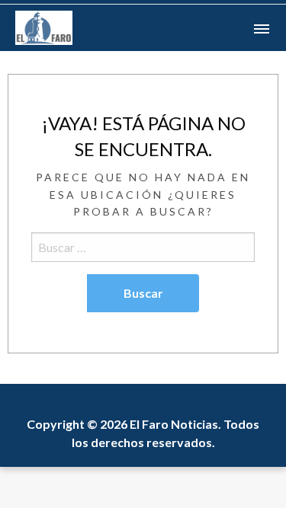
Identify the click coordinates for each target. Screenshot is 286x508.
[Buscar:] (143, 247)
